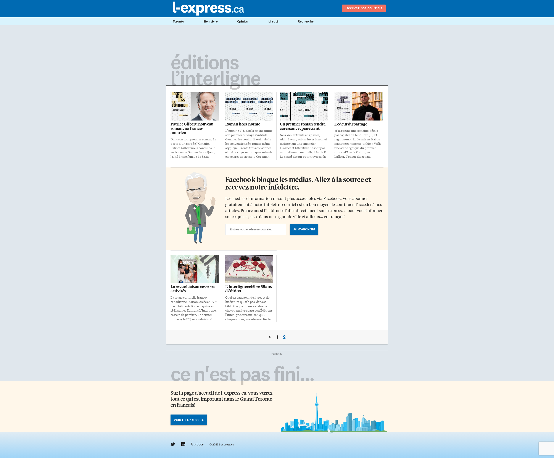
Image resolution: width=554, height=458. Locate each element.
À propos (197, 444)
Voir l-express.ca (189, 420)
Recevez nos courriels (363, 8)
